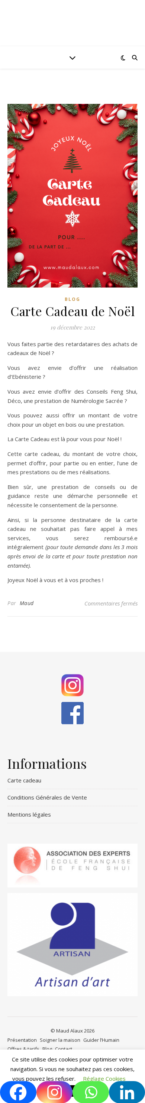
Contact (63, 1048)
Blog (72, 299)
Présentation (22, 1040)
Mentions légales (29, 814)
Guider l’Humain (101, 1040)
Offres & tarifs (23, 1048)
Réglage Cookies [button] (104, 1078)
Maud (27, 603)
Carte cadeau (24, 780)
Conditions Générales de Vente (47, 797)
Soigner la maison (60, 1040)
